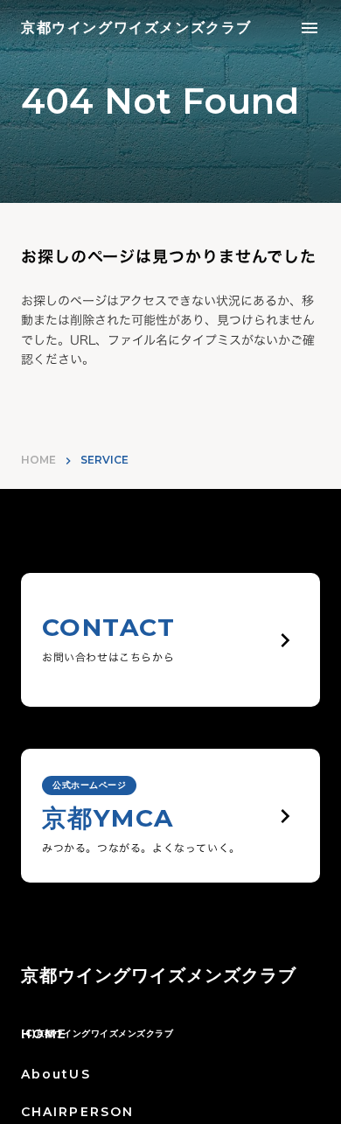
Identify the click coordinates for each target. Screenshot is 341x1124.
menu (309, 27)
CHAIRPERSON (77, 1112)
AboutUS (56, 1074)
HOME (38, 459)
